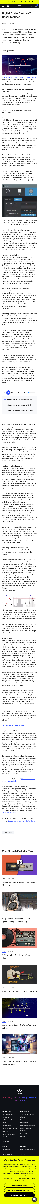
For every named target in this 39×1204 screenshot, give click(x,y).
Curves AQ (5, 1117)
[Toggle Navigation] (3, 6)
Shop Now (32, 2)
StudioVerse (24, 1123)
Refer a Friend (24, 1139)
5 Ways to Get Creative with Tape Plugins (16, 956)
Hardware (23, 1136)
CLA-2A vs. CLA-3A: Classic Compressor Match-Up (19, 883)
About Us (23, 1155)
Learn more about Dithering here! (13, 725)
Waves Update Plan (8, 1152)
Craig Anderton (8, 832)
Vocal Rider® (6, 1125)
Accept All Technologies (19, 1195)
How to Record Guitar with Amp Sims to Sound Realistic (19, 1063)
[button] (34, 1199)
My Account (6, 1149)
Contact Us (23, 1152)
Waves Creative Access (27, 1114)
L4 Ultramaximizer (8, 1120)
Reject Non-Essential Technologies (19, 1190)
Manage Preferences (19, 1185)
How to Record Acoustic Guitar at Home (19, 991)
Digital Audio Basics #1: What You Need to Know (20, 77)
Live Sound (23, 1133)
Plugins (22, 1117)
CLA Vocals (6, 1131)
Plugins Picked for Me (9, 1155)
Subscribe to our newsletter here (21, 821)
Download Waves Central (28, 1125)
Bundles (22, 1120)
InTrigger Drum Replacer (10, 1128)
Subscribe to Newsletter (27, 1149)
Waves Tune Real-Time (9, 1114)
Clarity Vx (5, 1123)
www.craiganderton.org (10, 812)
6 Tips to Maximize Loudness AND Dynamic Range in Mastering (17, 920)
